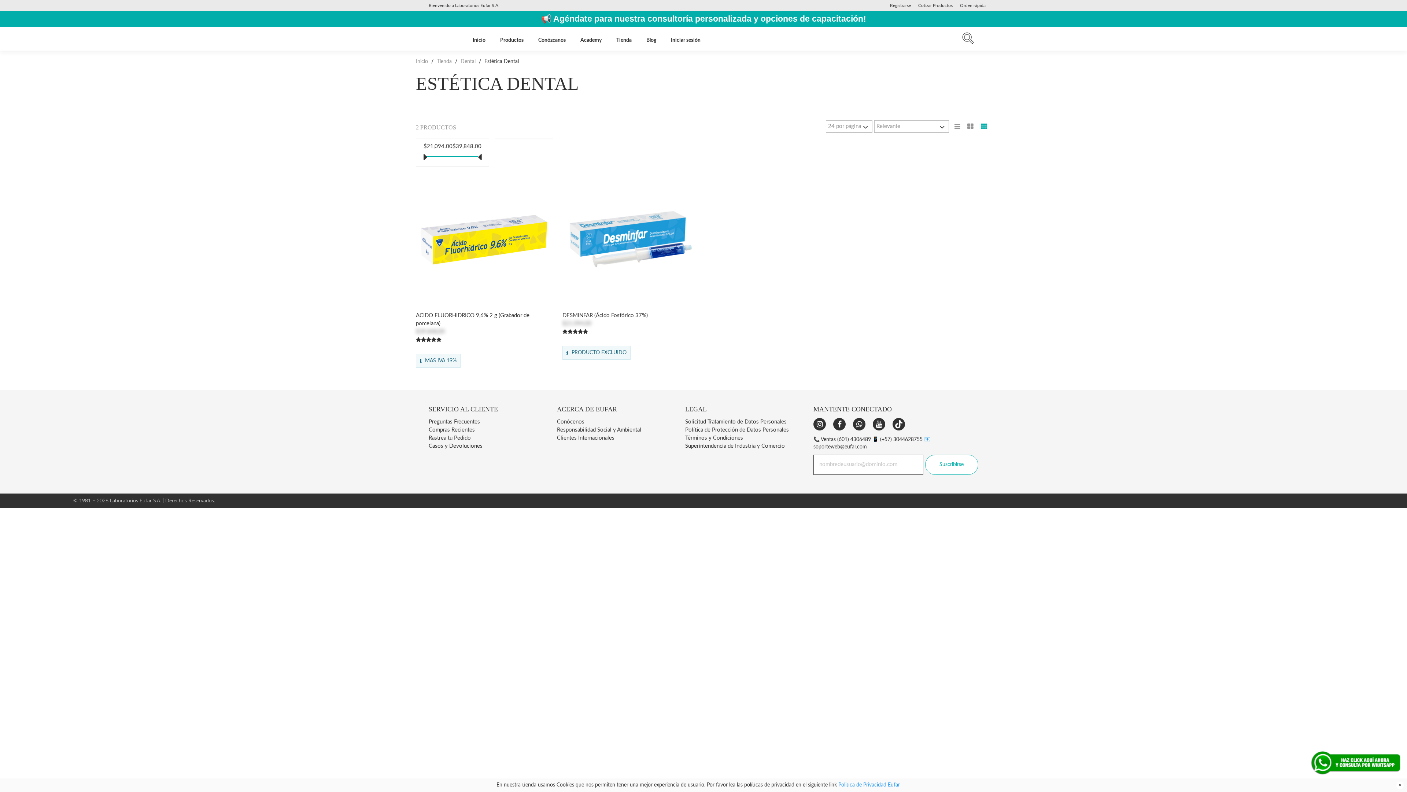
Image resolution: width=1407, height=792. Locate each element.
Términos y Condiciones (714, 438)
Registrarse (900, 5)
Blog (651, 40)
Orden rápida (973, 5)
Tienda (624, 40)
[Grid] (984, 126)
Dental (468, 61)
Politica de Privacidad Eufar (869, 785)
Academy (591, 40)
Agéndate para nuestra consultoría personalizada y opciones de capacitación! (709, 18)
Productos (512, 40)
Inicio (479, 40)
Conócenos (570, 422)
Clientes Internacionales (585, 438)
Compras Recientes (452, 430)
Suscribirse (951, 464)
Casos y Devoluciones (456, 446)
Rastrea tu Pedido (450, 438)
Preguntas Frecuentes (454, 422)
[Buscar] (968, 40)
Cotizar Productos (935, 5)
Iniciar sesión (686, 40)
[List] (957, 126)
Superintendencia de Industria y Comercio (735, 446)
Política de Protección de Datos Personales (737, 430)
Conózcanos (552, 40)
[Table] (970, 126)
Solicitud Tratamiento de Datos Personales (736, 422)
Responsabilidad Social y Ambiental (599, 430)
